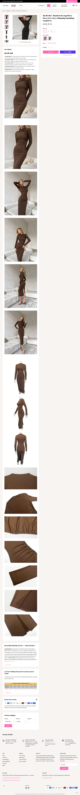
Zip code (29, 718)
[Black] (45, 38)
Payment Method (6, 761)
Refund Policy (22, 757)
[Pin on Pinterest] (46, 24)
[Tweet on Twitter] (48, 24)
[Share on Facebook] (44, 24)
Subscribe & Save (72, 1)
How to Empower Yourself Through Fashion (11, 777)
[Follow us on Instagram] (28, 788)
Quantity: (45, 47)
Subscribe (64, 768)
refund (33, 741)
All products (8, 10)
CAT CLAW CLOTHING (47, 777)
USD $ (4, 785)
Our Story (4, 763)
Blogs (3, 765)
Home (3, 10)
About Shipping (5, 759)
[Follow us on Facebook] (26, 788)
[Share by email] (51, 24)
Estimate (8, 725)
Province (18, 718)
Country (6, 718)
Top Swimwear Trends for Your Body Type (11, 780)
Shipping (11, 741)
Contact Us (52, 741)
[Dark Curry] (50, 38)
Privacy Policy (22, 755)
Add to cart (50, 51)
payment (67, 743)
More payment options (67, 54)
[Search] (48, 5)
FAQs (3, 755)
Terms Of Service (22, 759)
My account (64, 6)
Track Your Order (22, 761)
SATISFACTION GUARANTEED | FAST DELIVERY (12, 1)
